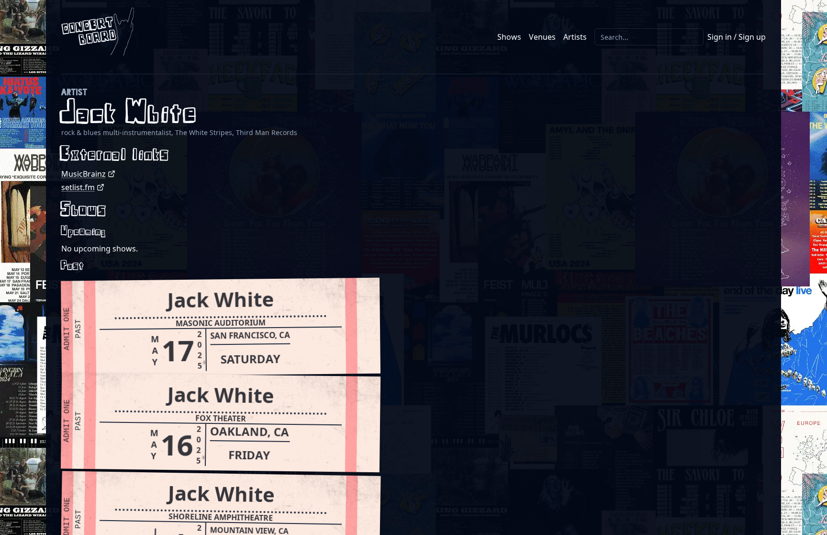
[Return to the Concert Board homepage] (97, 32)
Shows (509, 37)
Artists (575, 37)
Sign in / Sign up (736, 37)
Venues (542, 37)
